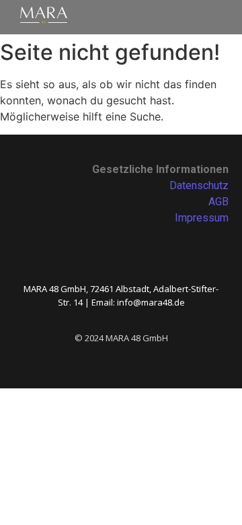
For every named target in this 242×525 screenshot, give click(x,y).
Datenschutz (199, 185)
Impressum (202, 217)
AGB (218, 201)
